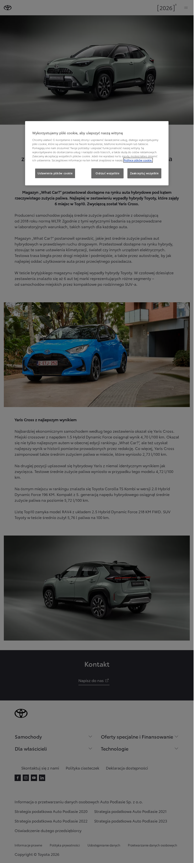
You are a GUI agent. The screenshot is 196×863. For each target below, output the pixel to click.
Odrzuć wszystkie (107, 173)
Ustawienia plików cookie (55, 173)
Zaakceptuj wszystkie (144, 173)
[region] (97, 153)
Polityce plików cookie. (138, 160)
